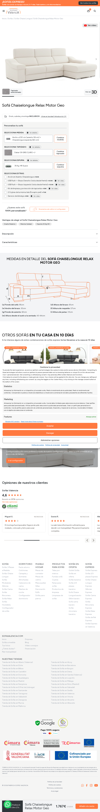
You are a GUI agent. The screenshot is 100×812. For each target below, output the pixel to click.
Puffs (37, 592)
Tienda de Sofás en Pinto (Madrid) (65, 684)
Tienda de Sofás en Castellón (14, 672)
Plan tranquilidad (9, 652)
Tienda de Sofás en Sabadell (63, 687)
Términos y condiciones (55, 788)
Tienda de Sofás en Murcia (13, 703)
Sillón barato (74, 598)
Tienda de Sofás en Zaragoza (14, 700)
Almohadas (23, 580)
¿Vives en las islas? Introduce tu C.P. (54, 116)
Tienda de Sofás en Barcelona (63, 665)
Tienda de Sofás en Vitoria (62, 697)
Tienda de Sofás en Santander (14, 690)
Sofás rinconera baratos (73, 611)
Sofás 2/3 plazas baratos (73, 586)
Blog (27, 642)
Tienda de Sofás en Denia (61, 672)
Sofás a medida (8, 642)
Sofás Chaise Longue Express (90, 583)
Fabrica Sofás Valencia (18, 785)
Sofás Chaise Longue (23, 18)
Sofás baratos (75, 580)
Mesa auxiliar (40, 583)
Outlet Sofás (74, 570)
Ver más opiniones (9, 502)
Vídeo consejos (31, 645)
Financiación (30, 649)
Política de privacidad (52, 445)
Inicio (4, 18)
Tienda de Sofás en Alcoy (61, 662)
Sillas (37, 586)
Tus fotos (6, 645)
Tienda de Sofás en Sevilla (62, 690)
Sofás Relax (7, 598)
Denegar (50, 433)
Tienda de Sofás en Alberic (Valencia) (17, 662)
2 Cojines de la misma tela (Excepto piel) (27, 192)
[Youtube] (96, 785)
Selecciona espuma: (14, 160)
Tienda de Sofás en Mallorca (14, 706)
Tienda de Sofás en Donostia (14, 675)
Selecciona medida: (14, 133)
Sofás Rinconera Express (89, 605)
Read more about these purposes (32, 421)
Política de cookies (38, 445)
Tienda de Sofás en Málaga (62, 681)
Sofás (10, 18)
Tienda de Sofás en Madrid (13, 681)
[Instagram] (91, 785)
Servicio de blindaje (18, 196)
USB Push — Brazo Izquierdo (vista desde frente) (30, 184)
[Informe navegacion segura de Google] (45, 723)
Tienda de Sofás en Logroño (63, 678)
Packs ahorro (24, 567)
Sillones (5, 586)
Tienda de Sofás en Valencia (62, 693)
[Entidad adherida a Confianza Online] (63, 723)
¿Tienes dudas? (8, 649)
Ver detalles (33, 133)
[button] (96, 59)
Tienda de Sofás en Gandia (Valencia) (66, 675)
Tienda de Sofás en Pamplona (14, 684)
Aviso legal (64, 445)
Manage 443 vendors (12, 421)
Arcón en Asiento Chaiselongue (23, 177)
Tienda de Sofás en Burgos (62, 668)
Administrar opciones (50, 440)
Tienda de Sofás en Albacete (63, 703)
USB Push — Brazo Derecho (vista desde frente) (30, 181)
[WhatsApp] (82, 785)
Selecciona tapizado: (15, 147)
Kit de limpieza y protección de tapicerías (27, 188)
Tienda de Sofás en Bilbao (13, 668)
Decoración (40, 589)
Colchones (23, 570)
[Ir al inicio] (13, 11)
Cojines (55, 580)
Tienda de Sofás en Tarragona (14, 693)
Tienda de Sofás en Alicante (62, 700)
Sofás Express (91, 570)
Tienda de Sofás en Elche (12, 665)
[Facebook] (86, 785)
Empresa (28, 639)
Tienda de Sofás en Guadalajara (15, 678)
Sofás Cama (7, 589)
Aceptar (50, 426)
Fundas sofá (57, 577)
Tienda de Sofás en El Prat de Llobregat (18, 687)
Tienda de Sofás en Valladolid (14, 697)
